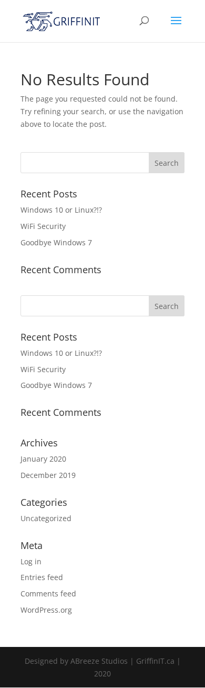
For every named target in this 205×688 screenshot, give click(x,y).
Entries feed (41, 577)
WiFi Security (43, 226)
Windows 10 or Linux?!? (61, 210)
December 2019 (48, 475)
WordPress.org (46, 610)
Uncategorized (45, 518)
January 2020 (43, 459)
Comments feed (48, 594)
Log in (31, 561)
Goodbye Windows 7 (56, 242)
